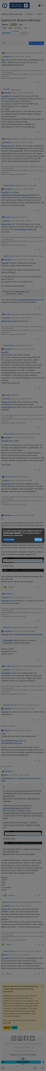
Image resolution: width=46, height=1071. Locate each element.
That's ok (38, 539)
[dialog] (23, 535)
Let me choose (9, 539)
